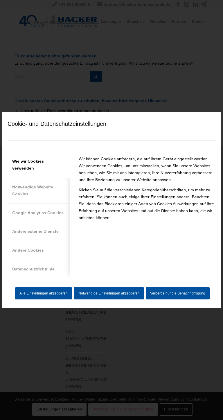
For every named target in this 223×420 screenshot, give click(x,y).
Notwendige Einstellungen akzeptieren (109, 293)
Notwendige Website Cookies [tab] (32, 190)
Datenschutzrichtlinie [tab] (33, 269)
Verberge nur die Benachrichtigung (177, 293)
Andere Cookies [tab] (28, 250)
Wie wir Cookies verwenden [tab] (28, 164)
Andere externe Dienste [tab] (35, 231)
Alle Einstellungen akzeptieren (43, 293)
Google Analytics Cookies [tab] (38, 212)
